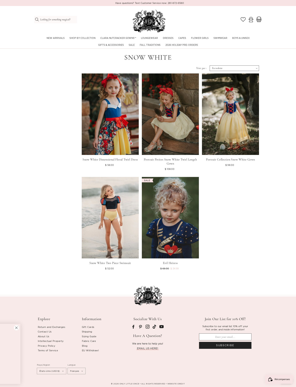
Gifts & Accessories (111, 45)
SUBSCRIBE (225, 345)
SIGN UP (33, 369)
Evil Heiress (170, 263)
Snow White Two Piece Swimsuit (110, 263)
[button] (82, 38)
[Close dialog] (119, 322)
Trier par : (201, 68)
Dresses (168, 38)
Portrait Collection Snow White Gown (230, 159)
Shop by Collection (82, 38)
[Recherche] (37, 19)
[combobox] (55, 19)
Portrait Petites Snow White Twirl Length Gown (170, 161)
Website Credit (176, 384)
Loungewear (149, 38)
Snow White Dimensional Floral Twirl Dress (110, 159)
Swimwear (220, 38)
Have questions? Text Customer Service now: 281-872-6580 (149, 3)
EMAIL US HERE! (147, 348)
